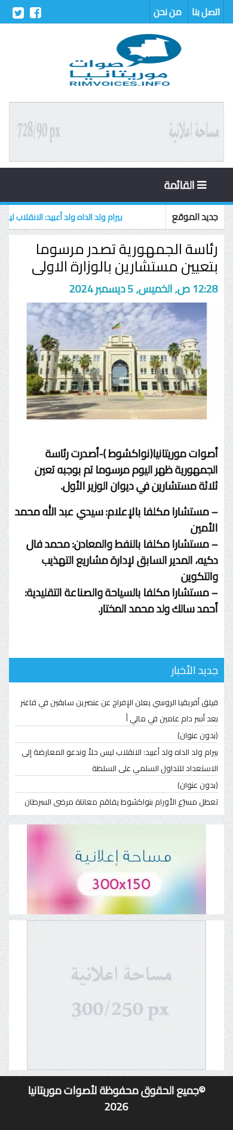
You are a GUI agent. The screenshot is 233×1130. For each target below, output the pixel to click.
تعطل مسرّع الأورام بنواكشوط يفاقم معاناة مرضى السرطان (121, 801)
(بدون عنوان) (197, 735)
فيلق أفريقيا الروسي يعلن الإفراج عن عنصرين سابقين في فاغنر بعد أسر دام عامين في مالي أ (119, 710)
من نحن (168, 11)
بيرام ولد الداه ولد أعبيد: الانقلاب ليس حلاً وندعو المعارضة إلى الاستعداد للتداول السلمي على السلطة (120, 760)
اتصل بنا (206, 11)
